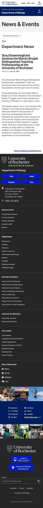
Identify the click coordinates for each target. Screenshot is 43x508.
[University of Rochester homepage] (10, 3)
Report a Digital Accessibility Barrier (27, 151)
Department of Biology (13, 12)
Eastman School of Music (11, 288)
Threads (14, 417)
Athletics (8, 377)
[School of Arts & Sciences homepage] (18, 161)
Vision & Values (7, 355)
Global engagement (9, 342)
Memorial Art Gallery (9, 321)
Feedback (13, 488)
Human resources (8, 251)
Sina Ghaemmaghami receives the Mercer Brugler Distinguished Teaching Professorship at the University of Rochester (20, 61)
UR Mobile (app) (7, 268)
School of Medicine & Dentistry (13, 291)
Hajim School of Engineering (12, 285)
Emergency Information (22, 493)
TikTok (29, 411)
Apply (24, 3)
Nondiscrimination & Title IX (12, 345)
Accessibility (6, 335)
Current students (8, 217)
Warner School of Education (12, 301)
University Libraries (9, 318)
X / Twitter (14, 411)
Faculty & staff (7, 224)
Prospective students (9, 214)
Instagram (14, 414)
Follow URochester (31, 417)
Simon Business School (10, 298)
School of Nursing (8, 294)
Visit (28, 3)
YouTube (30, 408)
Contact (4, 244)
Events (7, 373)
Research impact (8, 348)
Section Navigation (11, 36)
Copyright (30, 488)
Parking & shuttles (8, 264)
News (7, 369)
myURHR (5, 261)
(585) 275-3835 (12, 200)
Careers (11, 182)
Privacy (21, 488)
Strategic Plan (7, 352)
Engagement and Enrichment (12, 339)
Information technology (10, 254)
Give (33, 3)
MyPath (4, 258)
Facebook (13, 408)
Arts (6, 381)
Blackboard (6, 241)
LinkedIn (30, 414)
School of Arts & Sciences (13, 9)
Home (4, 41)
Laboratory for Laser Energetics (13, 304)
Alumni (4, 227)
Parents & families (8, 221)
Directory (5, 248)
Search (4, 477)
